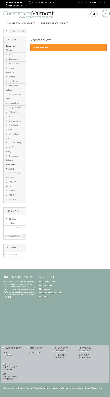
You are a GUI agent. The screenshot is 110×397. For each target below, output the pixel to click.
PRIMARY (12, 112)
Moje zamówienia (47, 282)
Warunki (64, 388)
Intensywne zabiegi (12, 88)
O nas (87, 388)
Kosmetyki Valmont (20, 23)
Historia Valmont (25, 388)
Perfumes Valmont (54, 23)
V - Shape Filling (11, 149)
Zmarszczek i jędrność (13, 158)
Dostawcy (12, 247)
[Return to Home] (6, 31)
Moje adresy (44, 289)
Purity (11, 116)
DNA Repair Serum (12, 127)
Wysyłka (38, 388)
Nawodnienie (13, 103)
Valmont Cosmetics (16, 227)
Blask (10, 55)
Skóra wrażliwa (14, 121)
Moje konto (47, 277)
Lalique (11, 223)
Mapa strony (96, 388)
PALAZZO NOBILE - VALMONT (11, 186)
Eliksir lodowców (10, 70)
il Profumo (12, 219)
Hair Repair (13, 81)
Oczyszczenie (14, 108)
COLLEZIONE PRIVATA (13, 175)
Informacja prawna (51, 388)
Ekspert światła (14, 64)
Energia (11, 77)
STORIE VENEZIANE (11, 197)
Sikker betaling (76, 388)
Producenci (12, 211)
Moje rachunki (45, 285)
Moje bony (44, 296)
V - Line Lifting (14, 143)
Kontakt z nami (10, 388)
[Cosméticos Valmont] (32, 14)
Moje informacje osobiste (50, 293)
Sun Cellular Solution (12, 136)
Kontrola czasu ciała (13, 96)
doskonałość (13, 59)
